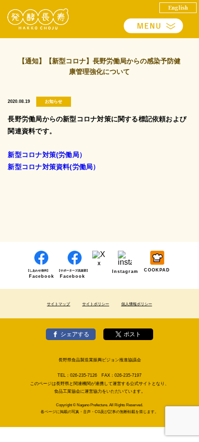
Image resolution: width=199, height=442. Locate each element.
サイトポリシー (95, 304)
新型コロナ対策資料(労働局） (54, 167)
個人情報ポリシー (136, 304)
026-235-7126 (83, 375)
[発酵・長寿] (38, 19)
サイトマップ (58, 304)
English (178, 7)
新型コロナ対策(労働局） (47, 154)
